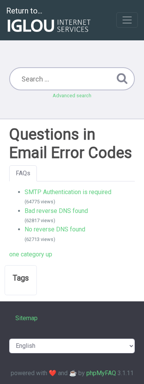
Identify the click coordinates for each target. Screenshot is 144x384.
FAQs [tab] (23, 173)
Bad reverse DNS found (56, 210)
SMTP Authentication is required (68, 192)
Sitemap (26, 318)
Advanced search (72, 95)
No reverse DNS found (55, 229)
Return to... (24, 10)
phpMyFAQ (101, 373)
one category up (30, 254)
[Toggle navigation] (127, 20)
